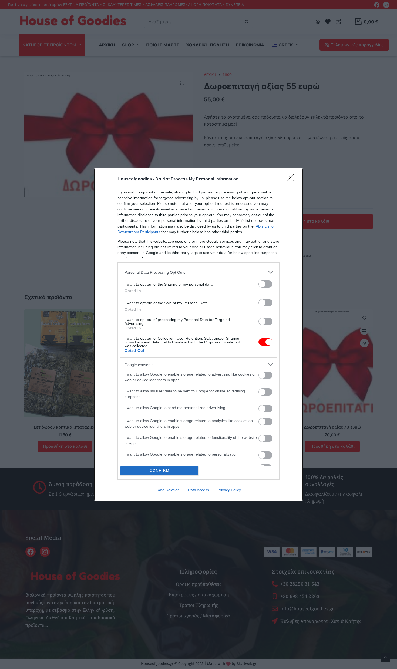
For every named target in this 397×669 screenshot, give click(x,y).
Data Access (198, 490)
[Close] (292, 179)
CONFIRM (160, 471)
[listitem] (198, 272)
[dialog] (198, 334)
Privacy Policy (229, 490)
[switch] (265, 284)
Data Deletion (168, 490)
